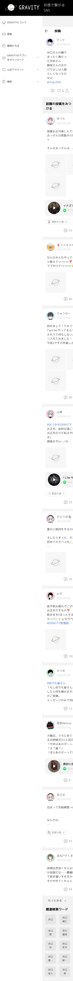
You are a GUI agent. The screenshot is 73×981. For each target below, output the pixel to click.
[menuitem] (21, 22)
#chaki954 (54, 82)
